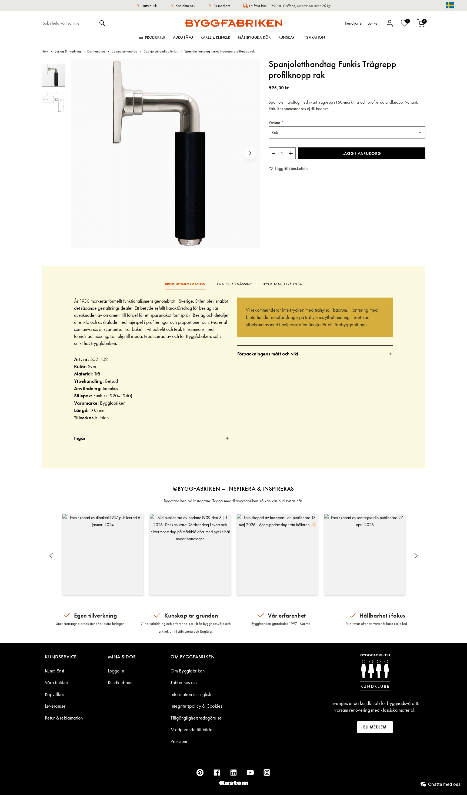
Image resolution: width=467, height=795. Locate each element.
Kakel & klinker (215, 37)
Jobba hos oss (184, 682)
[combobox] (69, 23)
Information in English (191, 694)
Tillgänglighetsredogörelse (196, 718)
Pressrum (179, 741)
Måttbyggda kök (254, 37)
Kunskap (286, 37)
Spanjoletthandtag (124, 51)
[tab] (152, 438)
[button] (250, 153)
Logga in (116, 671)
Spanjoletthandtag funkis (161, 51)
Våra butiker (56, 682)
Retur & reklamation (64, 718)
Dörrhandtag (96, 51)
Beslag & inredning (68, 51)
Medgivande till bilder (192, 729)
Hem (45, 51)
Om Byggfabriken (188, 671)
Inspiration (313, 37)
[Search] (102, 23)
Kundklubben (120, 682)
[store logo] (233, 23)
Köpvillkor (54, 694)
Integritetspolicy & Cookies (196, 706)
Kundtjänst (54, 671)
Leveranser (55, 706)
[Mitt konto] (390, 23)
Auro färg (183, 37)
